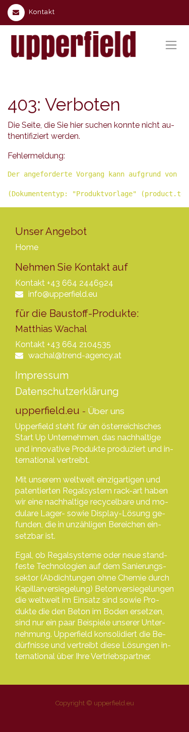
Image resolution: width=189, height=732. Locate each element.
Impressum (42, 375)
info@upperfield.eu (62, 294)
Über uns (106, 411)
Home (26, 247)
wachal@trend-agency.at (74, 355)
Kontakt (42, 12)
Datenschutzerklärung (67, 391)
